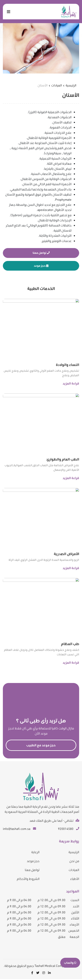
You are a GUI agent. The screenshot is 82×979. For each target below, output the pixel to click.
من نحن (74, 861)
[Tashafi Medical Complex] (68, 11)
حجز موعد (40, 265)
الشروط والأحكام (28, 879)
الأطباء (74, 879)
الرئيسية (71, 85)
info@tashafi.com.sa (16, 829)
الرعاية (35, 852)
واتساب (69, 962)
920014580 (65, 829)
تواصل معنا (40, 253)
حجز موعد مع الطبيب (41, 745)
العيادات (56, 85)
